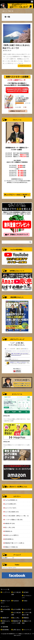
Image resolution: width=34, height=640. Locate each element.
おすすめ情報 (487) (10, 504)
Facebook (16, 600)
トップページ (6, 592)
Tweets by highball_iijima (9, 567)
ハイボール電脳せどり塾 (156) (13, 519)
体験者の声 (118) (10, 523)
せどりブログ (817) (10, 508)
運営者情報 (5, 629)
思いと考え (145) (10, 527)
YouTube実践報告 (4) (11, 500)
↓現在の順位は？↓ (17, 368)
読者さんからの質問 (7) (11, 535)
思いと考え (16, 617)
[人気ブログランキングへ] (17, 371)
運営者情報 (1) (9, 539)
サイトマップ (27, 629)
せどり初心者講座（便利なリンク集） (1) (17, 515)
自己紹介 (26, 592)
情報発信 (26, 617)
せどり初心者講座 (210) (12, 511)
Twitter (25, 600)
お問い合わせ (17, 629)
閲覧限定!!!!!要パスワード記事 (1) (14, 543)
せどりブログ (27, 609)
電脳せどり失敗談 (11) (11, 547)
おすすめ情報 (17, 609)
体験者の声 (5, 617)
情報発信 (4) (8, 531)
